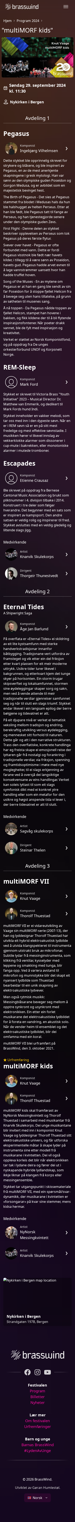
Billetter (37, 1396)
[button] (37, 1497)
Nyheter (37, 1402)
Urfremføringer (37, 1426)
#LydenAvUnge (37, 1450)
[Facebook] (27, 1372)
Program (37, 1390)
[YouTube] (47, 1372)
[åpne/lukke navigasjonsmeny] (66, 6)
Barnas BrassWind (37, 1444)
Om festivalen (37, 1420)
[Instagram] (37, 1372)
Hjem (7, 20)
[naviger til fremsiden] (20, 7)
